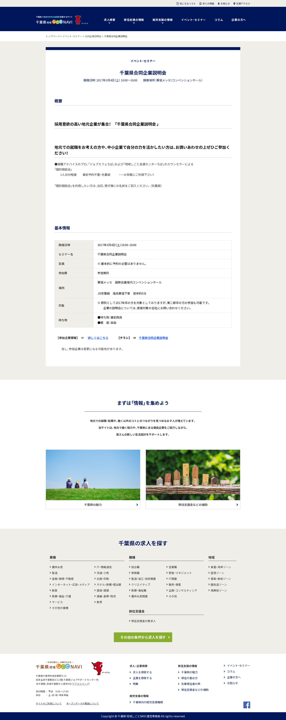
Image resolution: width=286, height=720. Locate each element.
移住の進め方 (189, 678)
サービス (57, 602)
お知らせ (232, 683)
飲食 (54, 590)
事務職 (135, 573)
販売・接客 (175, 584)
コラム (218, 20)
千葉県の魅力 (189, 672)
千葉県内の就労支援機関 (148, 702)
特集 (135, 684)
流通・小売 (103, 573)
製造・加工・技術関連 (143, 579)
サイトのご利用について (48, 703)
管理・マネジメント (180, 573)
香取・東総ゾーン (221, 579)
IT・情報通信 (104, 567)
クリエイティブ (140, 584)
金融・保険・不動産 (63, 579)
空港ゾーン (217, 573)
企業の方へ (239, 20)
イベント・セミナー (193, 20)
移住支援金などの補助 (195, 690)
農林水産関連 (139, 596)
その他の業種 (60, 608)
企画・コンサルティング (183, 590)
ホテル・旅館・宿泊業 (109, 584)
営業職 (173, 567)
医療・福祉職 (138, 590)
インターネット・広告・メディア (71, 584)
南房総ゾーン (219, 590)
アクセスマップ (81, 684)
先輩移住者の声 (190, 684)
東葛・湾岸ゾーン (221, 567)
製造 (54, 573)
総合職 (135, 567)
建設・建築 (103, 590)
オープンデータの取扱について (82, 703)
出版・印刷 (103, 579)
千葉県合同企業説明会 (153, 338)
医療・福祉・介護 (61, 596)
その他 (173, 596)
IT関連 (173, 579)
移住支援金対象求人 (143, 621)
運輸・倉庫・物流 (106, 596)
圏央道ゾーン (219, 584)
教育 (99, 602)
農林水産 (57, 567)
